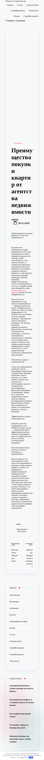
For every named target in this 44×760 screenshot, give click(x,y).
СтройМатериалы (17, 654)
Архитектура (15, 595)
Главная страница (15, 20)
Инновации (14, 602)
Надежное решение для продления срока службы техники (20, 739)
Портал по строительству (16, 1)
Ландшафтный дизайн (18, 621)
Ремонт (12, 628)
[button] (22, 530)
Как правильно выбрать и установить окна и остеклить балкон (22, 702)
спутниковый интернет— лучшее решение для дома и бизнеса (21, 688)
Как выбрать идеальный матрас (20, 715)
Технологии (17, 143)
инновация (14, 608)
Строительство (15, 641)
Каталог (13, 615)
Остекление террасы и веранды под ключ (19, 726)
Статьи (12, 635)
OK (31, 757)
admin (18, 524)
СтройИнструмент (17, 648)
